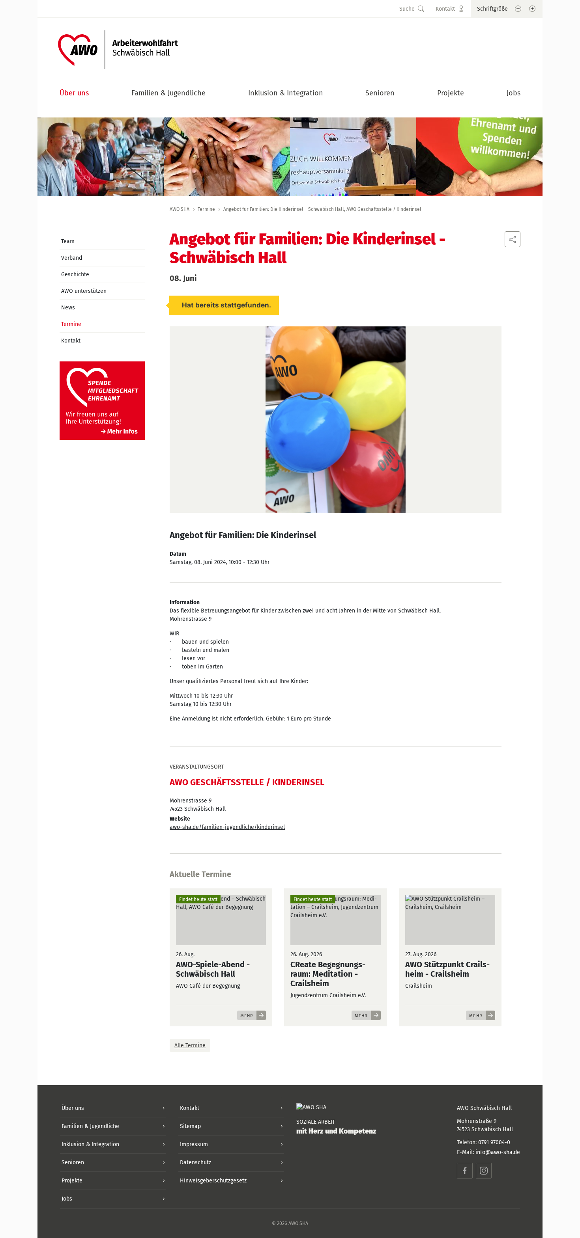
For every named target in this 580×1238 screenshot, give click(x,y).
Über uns (74, 93)
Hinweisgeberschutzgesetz (213, 1180)
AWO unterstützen (84, 291)
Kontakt (70, 340)
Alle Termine (190, 1045)
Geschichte (75, 274)
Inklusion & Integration (285, 93)
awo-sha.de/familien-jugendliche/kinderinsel (227, 827)
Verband (71, 258)
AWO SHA (179, 209)
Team (68, 241)
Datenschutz (195, 1162)
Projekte (450, 93)
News (68, 307)
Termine (206, 209)
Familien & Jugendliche (168, 93)
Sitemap (190, 1126)
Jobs (513, 93)
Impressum (194, 1144)
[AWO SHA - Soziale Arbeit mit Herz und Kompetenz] (118, 47)
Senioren (380, 93)
